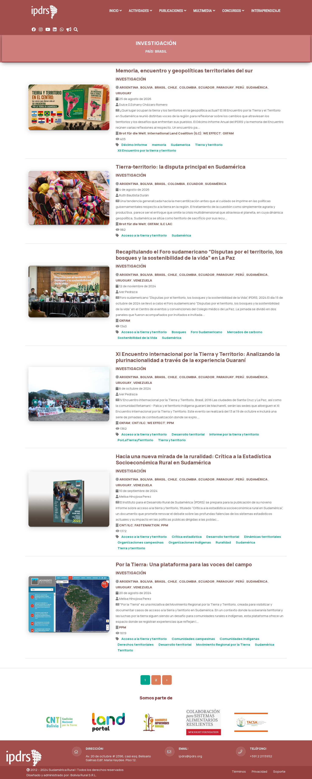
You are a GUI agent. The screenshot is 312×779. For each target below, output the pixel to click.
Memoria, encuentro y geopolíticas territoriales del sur (184, 70)
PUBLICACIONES (171, 10)
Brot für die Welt (132, 133)
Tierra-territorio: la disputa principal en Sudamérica (180, 166)
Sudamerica (180, 144)
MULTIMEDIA (202, 10)
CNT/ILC (139, 423)
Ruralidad (223, 542)
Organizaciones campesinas (141, 542)
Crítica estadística (187, 536)
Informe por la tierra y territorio (234, 434)
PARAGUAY (225, 87)
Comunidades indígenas (239, 639)
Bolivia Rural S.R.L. (83, 775)
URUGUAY (123, 93)
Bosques (179, 332)
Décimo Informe (134, 144)
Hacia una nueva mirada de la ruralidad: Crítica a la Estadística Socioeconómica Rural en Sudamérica (193, 459)
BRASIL (160, 87)
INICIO (113, 10)
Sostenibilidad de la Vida (137, 337)
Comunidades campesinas (193, 639)
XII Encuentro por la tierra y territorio (147, 150)
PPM (170, 423)
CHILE (173, 87)
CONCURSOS (231, 10)
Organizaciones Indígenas (190, 542)
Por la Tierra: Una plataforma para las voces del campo (184, 564)
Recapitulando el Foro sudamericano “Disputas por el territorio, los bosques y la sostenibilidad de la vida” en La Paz (199, 254)
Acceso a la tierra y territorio (144, 235)
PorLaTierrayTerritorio (135, 440)
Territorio (125, 650)
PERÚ (240, 87)
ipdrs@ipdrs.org (190, 756)
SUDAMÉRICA (257, 87)
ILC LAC (166, 224)
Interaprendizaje (265, 10)
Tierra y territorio (209, 144)
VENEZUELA (142, 280)
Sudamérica (181, 235)
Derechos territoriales (136, 644)
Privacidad (259, 771)
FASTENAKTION (147, 525)
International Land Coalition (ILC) (174, 133)
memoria (159, 144)
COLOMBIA (188, 87)
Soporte (279, 771)
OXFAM (228, 133)
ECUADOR (206, 87)
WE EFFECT (212, 133)
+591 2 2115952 (261, 756)
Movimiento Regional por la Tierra (223, 644)
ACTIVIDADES (139, 10)
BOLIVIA (146, 87)
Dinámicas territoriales (262, 536)
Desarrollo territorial (188, 434)
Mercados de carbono (244, 332)
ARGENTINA (129, 87)
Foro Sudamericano (206, 332)
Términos (239, 771)
